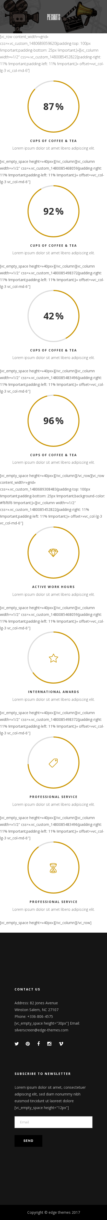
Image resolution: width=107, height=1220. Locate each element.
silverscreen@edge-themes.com (41, 1029)
